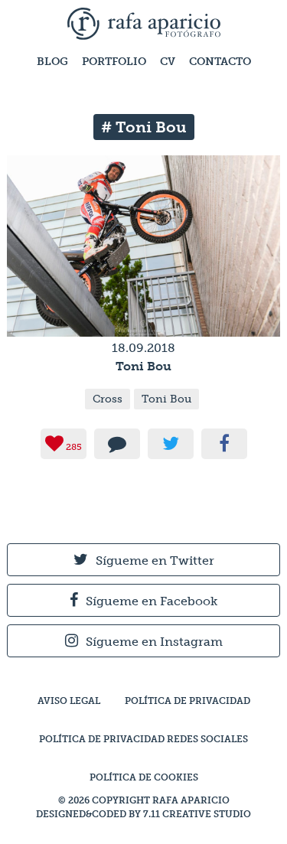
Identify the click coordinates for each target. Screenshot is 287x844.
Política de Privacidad (187, 701)
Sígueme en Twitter (155, 560)
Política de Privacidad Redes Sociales (143, 739)
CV (167, 61)
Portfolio (114, 61)
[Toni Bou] (143, 329)
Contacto (220, 61)
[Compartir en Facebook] (224, 444)
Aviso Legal (69, 701)
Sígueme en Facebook (151, 601)
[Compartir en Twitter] (171, 444)
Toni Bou (143, 366)
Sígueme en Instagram (154, 641)
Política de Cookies (144, 777)
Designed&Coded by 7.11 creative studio (143, 814)
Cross (107, 399)
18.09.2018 (143, 348)
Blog (52, 61)
